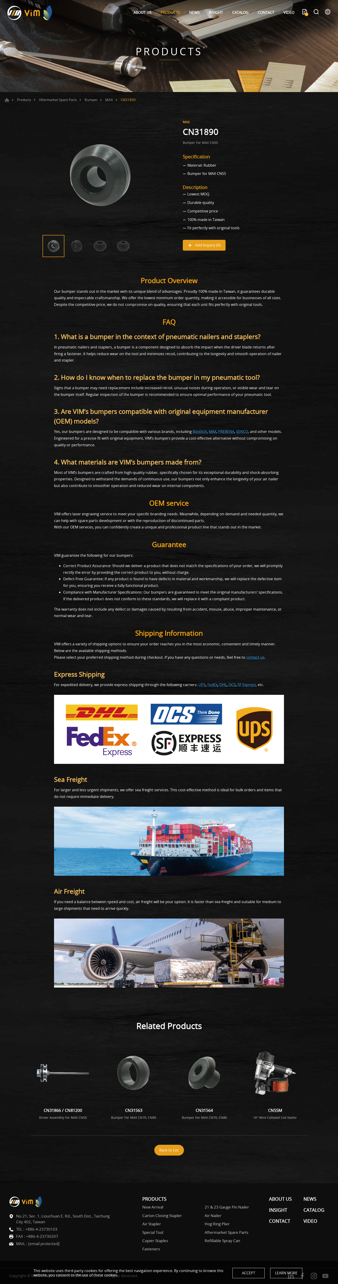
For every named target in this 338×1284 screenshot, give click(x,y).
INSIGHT (216, 12)
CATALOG (240, 12)
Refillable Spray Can (222, 1240)
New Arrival (152, 1207)
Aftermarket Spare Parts (58, 99)
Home (7, 100)
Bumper (91, 99)
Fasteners (151, 1249)
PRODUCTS (170, 12)
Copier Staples (155, 1240)
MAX (109, 99)
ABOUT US (143, 12)
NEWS (194, 12)
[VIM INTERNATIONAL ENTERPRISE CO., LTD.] (30, 12)
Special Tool (152, 1232)
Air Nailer (213, 1215)
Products (24, 99)
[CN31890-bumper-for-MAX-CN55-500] (100, 175)
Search (316, 12)
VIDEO (289, 12)
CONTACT (266, 12)
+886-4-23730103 (41, 1229)
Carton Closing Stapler (162, 1215)
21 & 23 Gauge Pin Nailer (227, 1207)
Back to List (169, 1150)
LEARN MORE (286, 1272)
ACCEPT (248, 1272)
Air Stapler (151, 1224)
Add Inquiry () (207, 245)
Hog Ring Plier (217, 1224)
